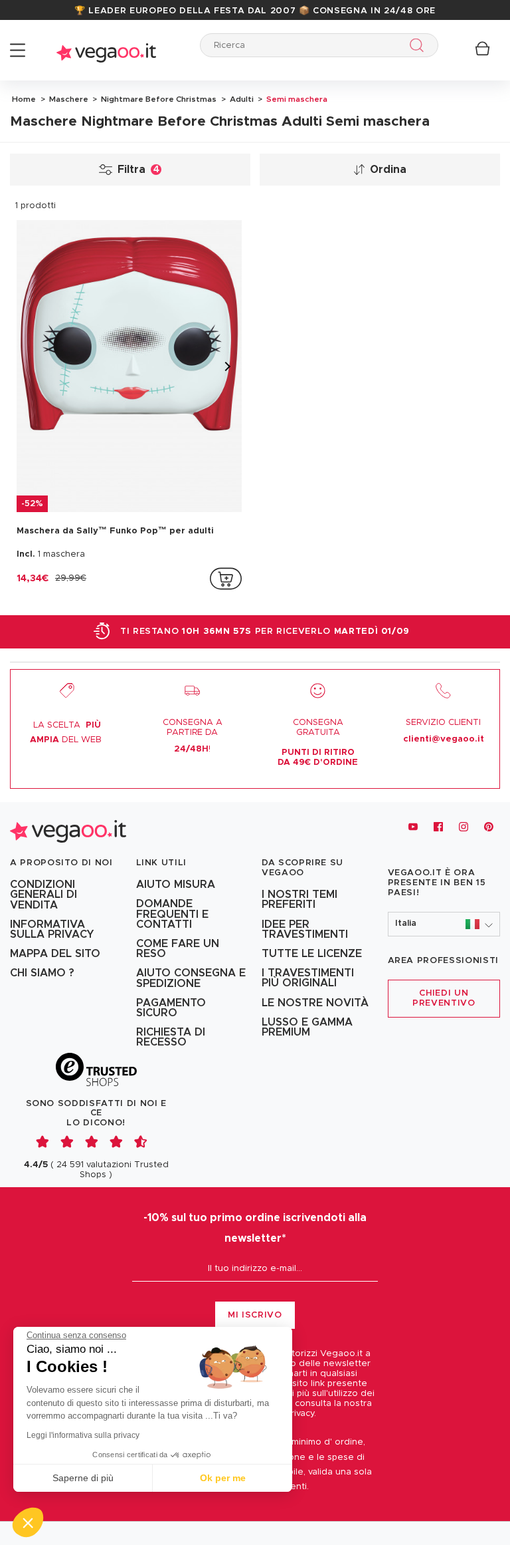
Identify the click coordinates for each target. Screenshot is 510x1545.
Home (24, 99)
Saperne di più (83, 1478)
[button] (444, 924)
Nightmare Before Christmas (157, 99)
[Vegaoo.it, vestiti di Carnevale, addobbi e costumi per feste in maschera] (106, 50)
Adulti (241, 99)
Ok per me (223, 1478)
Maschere (67, 99)
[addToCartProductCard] (226, 578)
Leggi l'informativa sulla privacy (83, 1435)
